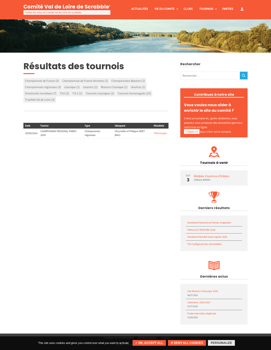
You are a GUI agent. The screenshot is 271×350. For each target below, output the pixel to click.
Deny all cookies (188, 342)
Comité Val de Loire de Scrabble (66, 6)
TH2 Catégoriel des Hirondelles (204, 244)
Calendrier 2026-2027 (198, 302)
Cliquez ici (191, 131)
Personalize (221, 342)
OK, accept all (150, 342)
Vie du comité (164, 9)
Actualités (139, 9)
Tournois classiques (100, 93)
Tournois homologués (134, 93)
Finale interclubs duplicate (201, 313)
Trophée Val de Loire (40, 99)
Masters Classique (114, 87)
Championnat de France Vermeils (85, 81)
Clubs (188, 9)
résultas (138, 87)
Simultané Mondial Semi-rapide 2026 (207, 236)
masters (90, 87)
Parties (227, 9)
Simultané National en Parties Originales (209, 222)
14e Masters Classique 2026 (202, 291)
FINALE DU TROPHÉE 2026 (201, 229)
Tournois (206, 9)
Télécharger (160, 133)
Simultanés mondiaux (40, 93)
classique (72, 87)
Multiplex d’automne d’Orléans (211, 176)
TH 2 (77, 93)
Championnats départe (128, 81)
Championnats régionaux (43, 87)
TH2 (64, 93)
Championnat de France (42, 81)
